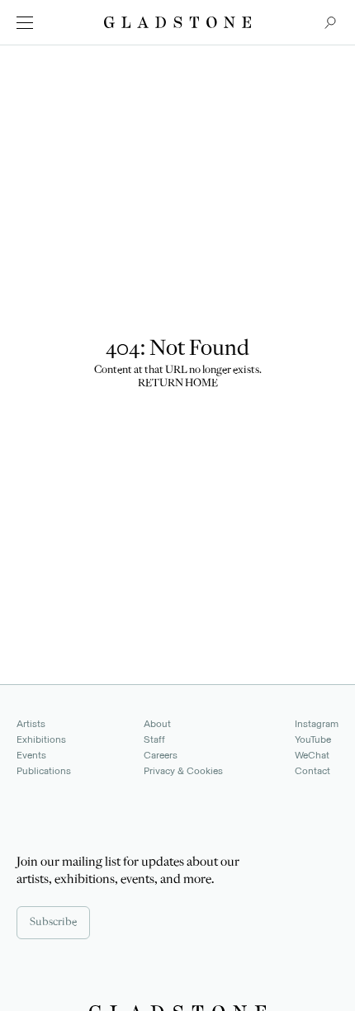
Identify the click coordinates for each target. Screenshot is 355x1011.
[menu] (25, 23)
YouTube (313, 739)
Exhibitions (41, 739)
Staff (154, 739)
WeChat (312, 755)
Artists (31, 724)
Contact (312, 771)
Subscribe (53, 923)
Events (31, 755)
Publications (44, 771)
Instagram (316, 724)
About (157, 724)
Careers (161, 755)
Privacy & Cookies (183, 771)
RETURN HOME (178, 384)
